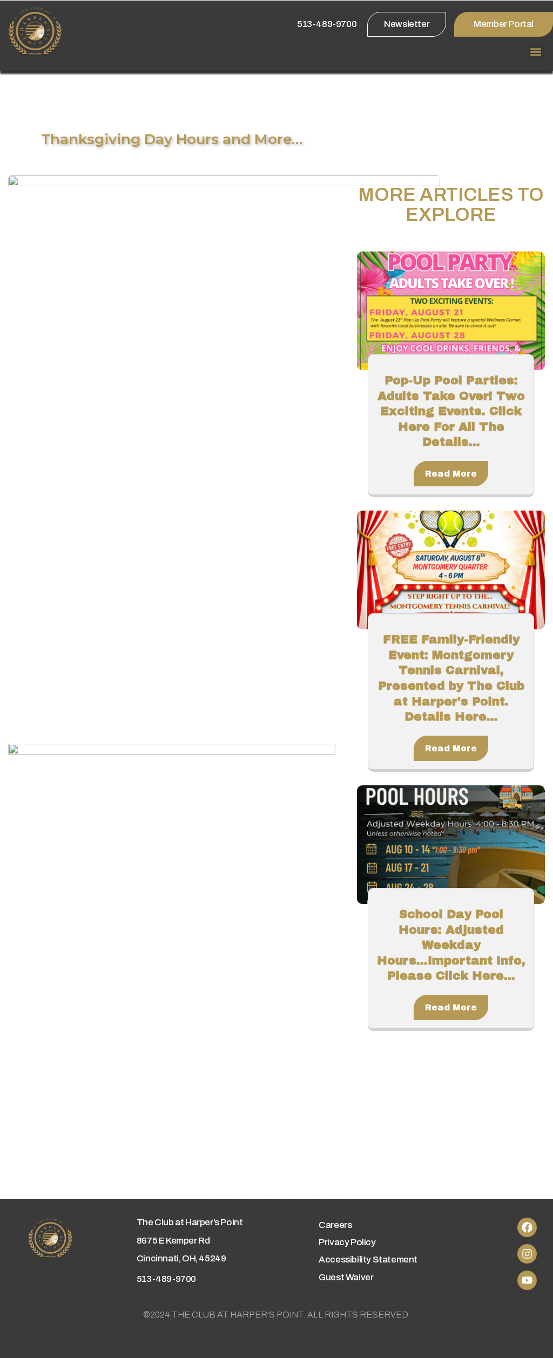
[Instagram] (527, 1254)
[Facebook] (527, 1227)
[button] (536, 51)
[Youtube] (527, 1280)
